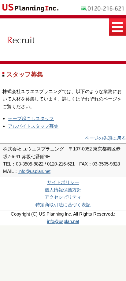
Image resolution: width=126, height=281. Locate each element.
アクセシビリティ (63, 197)
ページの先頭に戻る (105, 138)
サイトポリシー (63, 182)
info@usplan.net (34, 171)
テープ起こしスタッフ (31, 118)
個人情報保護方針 (63, 189)
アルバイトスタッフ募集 (33, 126)
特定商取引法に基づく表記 (63, 204)
